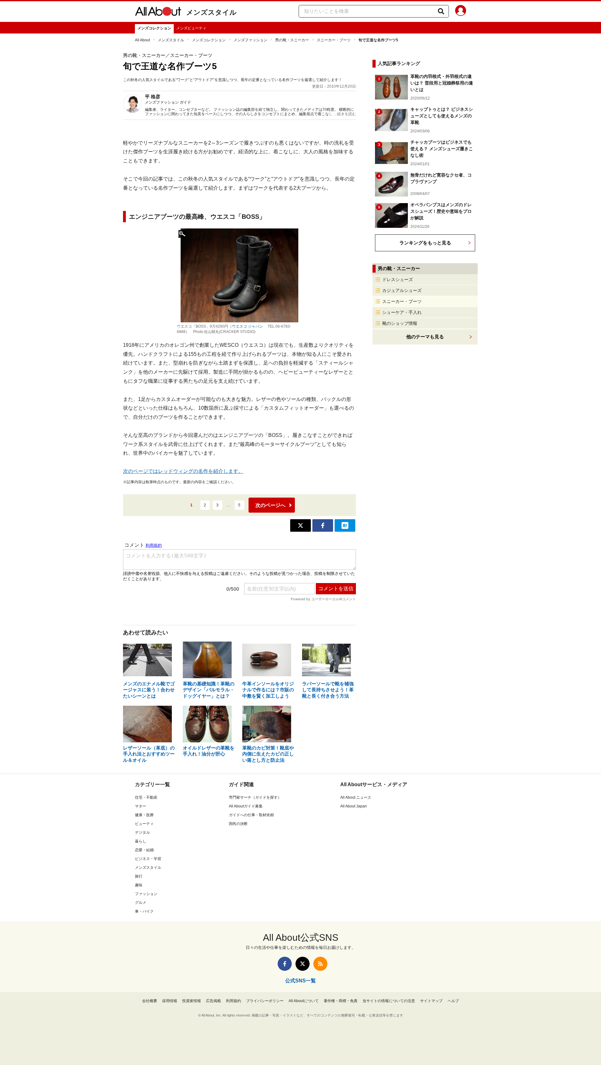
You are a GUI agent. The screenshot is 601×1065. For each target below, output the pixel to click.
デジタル (142, 832)
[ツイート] (300, 525)
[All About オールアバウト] (158, 12)
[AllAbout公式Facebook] (285, 964)
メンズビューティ (191, 28)
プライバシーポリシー (265, 1001)
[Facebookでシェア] (322, 525)
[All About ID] (460, 11)
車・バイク (144, 911)
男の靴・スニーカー (292, 40)
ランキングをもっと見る (425, 242)
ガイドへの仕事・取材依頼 (251, 815)
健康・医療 (144, 815)
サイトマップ (431, 1001)
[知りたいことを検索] (441, 11)
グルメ (140, 902)
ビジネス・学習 (148, 859)
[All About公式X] (302, 964)
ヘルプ (453, 1001)
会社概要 (149, 1001)
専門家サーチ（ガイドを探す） (255, 797)
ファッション (146, 894)
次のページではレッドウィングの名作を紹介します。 (183, 471)
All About (142, 40)
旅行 (138, 876)
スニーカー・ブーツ (334, 40)
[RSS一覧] (320, 964)
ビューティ (144, 824)
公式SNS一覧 (300, 980)
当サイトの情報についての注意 (388, 1001)
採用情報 (169, 1001)
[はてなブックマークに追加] (345, 525)
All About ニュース (355, 797)
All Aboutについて (304, 1001)
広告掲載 (213, 1001)
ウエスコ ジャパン (247, 326)
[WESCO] (239, 275)
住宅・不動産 (146, 797)
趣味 (138, 885)
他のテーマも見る (425, 336)
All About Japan (353, 806)
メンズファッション (250, 40)
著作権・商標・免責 (340, 1001)
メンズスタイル (211, 12)
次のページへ (270, 505)
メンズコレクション (154, 28)
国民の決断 (238, 824)
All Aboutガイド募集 (246, 806)
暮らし (140, 841)
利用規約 (233, 1001)
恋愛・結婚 (144, 850)
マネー (140, 806)
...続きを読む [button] (345, 114)
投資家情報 (191, 1001)
